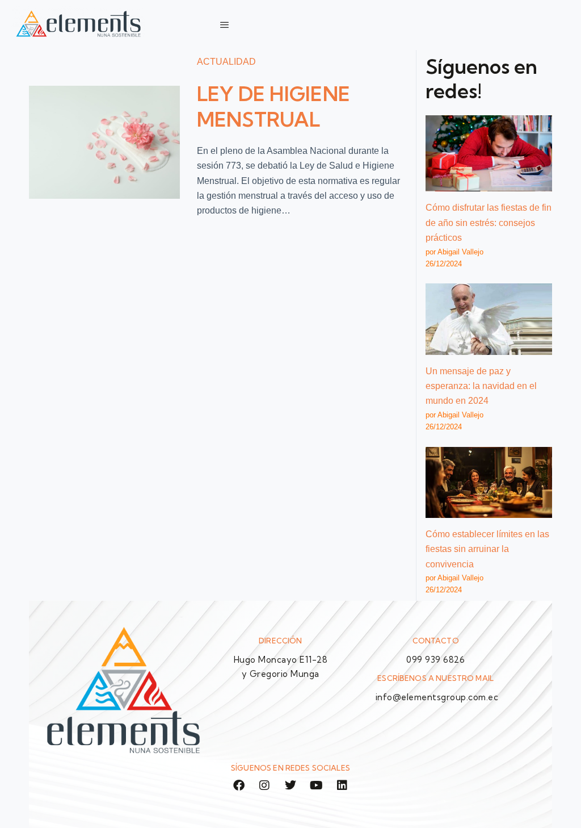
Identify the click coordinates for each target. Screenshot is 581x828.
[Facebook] (239, 785)
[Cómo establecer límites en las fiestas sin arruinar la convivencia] (489, 482)
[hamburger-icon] (224, 25)
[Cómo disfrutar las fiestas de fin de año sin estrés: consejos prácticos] (489, 153)
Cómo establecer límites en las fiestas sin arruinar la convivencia (487, 549)
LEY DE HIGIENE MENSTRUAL (274, 106)
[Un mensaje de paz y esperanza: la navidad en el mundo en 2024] (489, 318)
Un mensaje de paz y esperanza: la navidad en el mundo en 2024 (481, 386)
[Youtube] (316, 785)
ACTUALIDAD (226, 61)
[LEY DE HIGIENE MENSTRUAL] (104, 142)
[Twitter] (290, 785)
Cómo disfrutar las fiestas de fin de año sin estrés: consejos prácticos (488, 222)
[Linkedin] (342, 785)
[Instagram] (265, 785)
